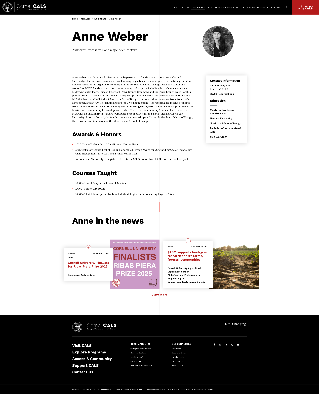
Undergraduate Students (140, 349)
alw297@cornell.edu (222, 94)
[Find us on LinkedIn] (226, 345)
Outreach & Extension (224, 7)
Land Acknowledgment (155, 389)
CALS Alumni (135, 361)
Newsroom (176, 349)
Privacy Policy (89, 389)
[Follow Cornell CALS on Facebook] (214, 345)
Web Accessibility (105, 389)
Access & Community (255, 7)
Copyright (76, 389)
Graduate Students (138, 353)
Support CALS (85, 365)
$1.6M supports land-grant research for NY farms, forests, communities (188, 255)
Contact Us (82, 372)
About (276, 7)
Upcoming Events (179, 353)
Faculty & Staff (136, 357)
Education (182, 7)
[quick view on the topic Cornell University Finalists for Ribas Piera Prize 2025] (88, 247)
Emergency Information (203, 389)
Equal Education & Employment (129, 389)
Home (75, 19)
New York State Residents (141, 366)
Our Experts (99, 19)
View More (159, 295)
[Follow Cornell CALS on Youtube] (238, 345)
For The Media (178, 357)
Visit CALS (82, 345)
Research (199, 7)
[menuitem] (181, 7)
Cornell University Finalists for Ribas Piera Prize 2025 (88, 264)
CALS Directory (178, 361)
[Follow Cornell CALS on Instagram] (220, 345)
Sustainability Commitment (179, 389)
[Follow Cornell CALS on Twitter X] (232, 345)
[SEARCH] (286, 7)
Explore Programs (89, 352)
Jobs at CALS (177, 366)
